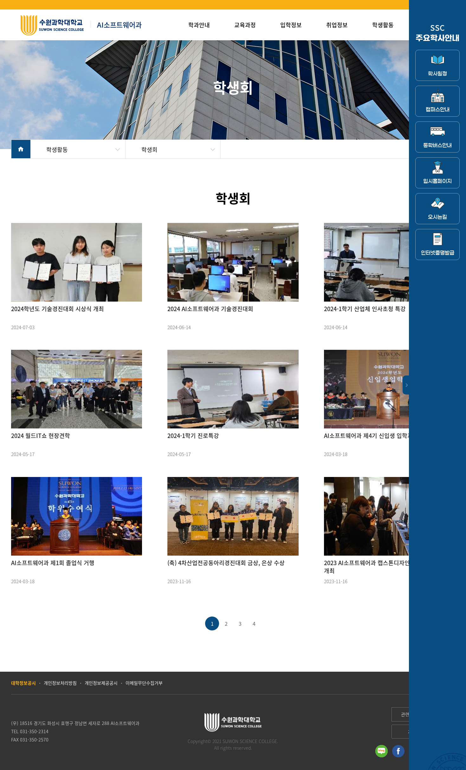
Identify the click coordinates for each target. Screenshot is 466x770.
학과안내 (199, 25)
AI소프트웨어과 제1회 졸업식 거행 (52, 563)
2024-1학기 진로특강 (193, 436)
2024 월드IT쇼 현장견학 (40, 436)
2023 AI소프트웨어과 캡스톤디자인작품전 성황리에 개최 (386, 567)
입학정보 (291, 25)
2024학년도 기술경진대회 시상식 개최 (57, 309)
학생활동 (383, 25)
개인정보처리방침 (60, 683)
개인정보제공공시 (101, 683)
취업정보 (337, 25)
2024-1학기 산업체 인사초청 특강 (365, 309)
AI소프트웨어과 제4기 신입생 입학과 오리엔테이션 (385, 436)
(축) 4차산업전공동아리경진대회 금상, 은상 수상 (226, 563)
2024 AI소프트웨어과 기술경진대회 (210, 309)
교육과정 (245, 25)
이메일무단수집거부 (144, 683)
